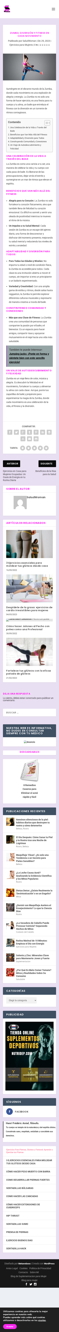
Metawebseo (24, 1263)
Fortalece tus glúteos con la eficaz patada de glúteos (28, 672)
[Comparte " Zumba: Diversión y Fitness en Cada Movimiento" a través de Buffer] (49, 432)
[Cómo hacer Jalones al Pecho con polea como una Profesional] (29, 620)
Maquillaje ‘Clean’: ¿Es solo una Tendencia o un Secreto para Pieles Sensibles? (32, 858)
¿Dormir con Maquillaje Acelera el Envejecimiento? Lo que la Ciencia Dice (34, 908)
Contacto (23, 1272)
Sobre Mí (34, 1272)
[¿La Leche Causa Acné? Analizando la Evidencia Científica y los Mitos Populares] (10, 875)
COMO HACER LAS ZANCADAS (22, 1196)
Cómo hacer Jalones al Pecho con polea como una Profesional (28, 628)
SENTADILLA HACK (16, 1248)
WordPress (49, 1263)
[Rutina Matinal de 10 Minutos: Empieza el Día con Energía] (10, 943)
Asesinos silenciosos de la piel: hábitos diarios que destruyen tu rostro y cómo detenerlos (33, 822)
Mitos (18, 896)
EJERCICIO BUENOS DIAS (19, 1240)
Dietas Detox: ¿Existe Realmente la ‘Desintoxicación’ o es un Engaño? (34, 892)
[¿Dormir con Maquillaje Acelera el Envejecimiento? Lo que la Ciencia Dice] (10, 907)
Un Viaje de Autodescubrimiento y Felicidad (25, 147)
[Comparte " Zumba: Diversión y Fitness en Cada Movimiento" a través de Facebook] (10, 432)
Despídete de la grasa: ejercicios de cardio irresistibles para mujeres (29, 609)
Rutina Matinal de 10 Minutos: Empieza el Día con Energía (31, 942)
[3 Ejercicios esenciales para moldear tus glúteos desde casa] (29, 544)
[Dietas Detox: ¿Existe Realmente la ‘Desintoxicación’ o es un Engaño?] (10, 893)
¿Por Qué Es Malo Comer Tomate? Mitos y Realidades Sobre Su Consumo (33, 973)
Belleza (19, 829)
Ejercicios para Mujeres (21, 45)
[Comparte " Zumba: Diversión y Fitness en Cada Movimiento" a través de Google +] (23, 432)
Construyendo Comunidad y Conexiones (28, 141)
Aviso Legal (12, 1268)
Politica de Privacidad (40, 1268)
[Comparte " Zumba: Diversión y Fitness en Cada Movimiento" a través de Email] (29, 439)
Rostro (26, 829)
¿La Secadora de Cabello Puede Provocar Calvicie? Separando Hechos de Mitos (32, 926)
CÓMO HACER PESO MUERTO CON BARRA (28, 1171)
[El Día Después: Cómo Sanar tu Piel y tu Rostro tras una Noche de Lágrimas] (10, 839)
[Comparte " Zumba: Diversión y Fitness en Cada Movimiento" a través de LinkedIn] (42, 432)
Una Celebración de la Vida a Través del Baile (28, 129)
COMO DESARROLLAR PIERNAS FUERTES (28, 1180)
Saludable (20, 979)
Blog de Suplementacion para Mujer (29, 1276)
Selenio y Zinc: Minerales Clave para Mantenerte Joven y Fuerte (32, 957)
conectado (31, 698)
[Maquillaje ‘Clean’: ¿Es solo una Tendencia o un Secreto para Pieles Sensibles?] (10, 857)
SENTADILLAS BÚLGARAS (19, 1188)
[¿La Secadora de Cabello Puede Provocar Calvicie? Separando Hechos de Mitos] (10, 925)
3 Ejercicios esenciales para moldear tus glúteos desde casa (27, 564)
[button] (45, 123)
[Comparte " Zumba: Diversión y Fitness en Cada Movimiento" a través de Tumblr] (29, 432)
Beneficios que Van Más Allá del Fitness (28, 134)
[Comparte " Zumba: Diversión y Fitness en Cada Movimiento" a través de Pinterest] (36, 432)
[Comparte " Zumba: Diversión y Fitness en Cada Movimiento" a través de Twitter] (16, 432)
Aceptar (9, 1326)
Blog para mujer (29, 1280)
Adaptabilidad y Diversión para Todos (27, 138)
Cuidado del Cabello (25, 932)
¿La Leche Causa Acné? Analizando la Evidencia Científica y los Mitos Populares (34, 875)
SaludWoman (29, 41)
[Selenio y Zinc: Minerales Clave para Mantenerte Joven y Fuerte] (10, 957)
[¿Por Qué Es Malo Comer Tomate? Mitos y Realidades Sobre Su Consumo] (10, 972)
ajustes (42, 1320)
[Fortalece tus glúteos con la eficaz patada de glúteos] (29, 652)
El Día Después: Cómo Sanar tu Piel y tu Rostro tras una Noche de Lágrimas (34, 840)
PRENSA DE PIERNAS (17, 1232)
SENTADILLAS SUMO (17, 1224)
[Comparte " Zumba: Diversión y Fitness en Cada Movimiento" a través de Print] (36, 439)
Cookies (24, 1268)
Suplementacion (23, 961)
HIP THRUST (13, 1215)
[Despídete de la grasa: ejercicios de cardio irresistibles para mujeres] (29, 588)
